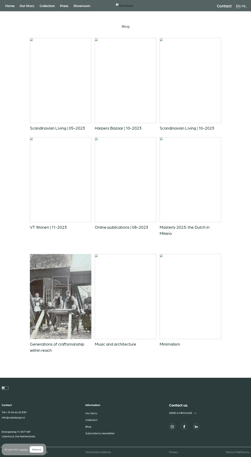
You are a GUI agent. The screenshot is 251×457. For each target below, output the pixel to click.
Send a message (180, 412)
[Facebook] (184, 426)
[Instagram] (172, 426)
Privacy (173, 452)
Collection (91, 419)
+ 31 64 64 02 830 (16, 412)
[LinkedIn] (196, 426)
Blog (88, 426)
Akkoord (36, 449)
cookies (24, 449)
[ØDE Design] (124, 5)
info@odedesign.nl (13, 417)
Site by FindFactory (237, 452)
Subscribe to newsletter (100, 433)
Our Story (91, 413)
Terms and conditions (98, 452)
